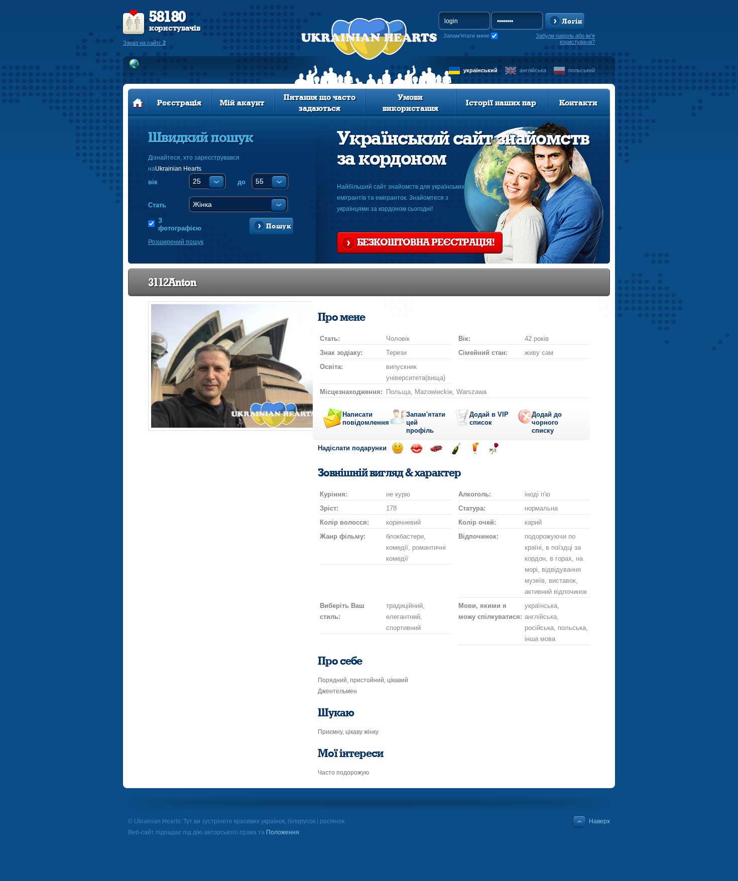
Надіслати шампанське (455, 448)
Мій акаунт (242, 103)
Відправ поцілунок (416, 448)
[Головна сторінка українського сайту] (138, 103)
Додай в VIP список (489, 418)
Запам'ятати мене (466, 36)
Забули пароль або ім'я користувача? (565, 39)
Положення (282, 832)
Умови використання (410, 102)
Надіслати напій (474, 448)
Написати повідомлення (362, 418)
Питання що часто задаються (319, 102)
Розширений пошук (175, 241)
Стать (157, 205)
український (480, 70)
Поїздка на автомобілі (436, 448)
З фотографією (179, 224)
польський (581, 70)
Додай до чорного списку (547, 420)
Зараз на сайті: (144, 43)
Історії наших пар (501, 103)
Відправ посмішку (397, 448)
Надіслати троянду (494, 448)
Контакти (578, 103)
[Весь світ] (134, 64)
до (241, 182)
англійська (533, 70)
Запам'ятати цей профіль (425, 420)
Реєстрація (179, 103)
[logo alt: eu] (369, 51)
